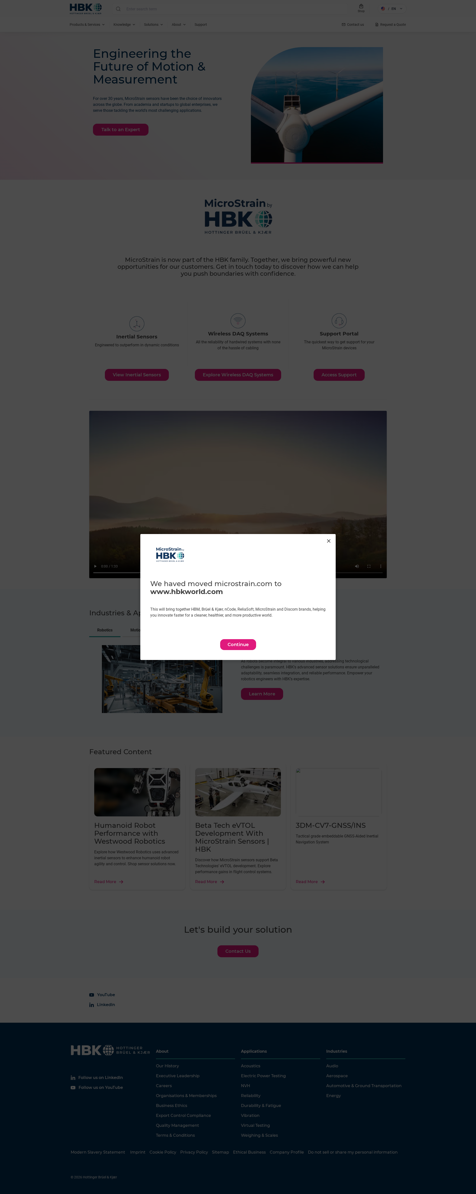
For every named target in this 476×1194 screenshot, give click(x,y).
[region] (238, 597)
